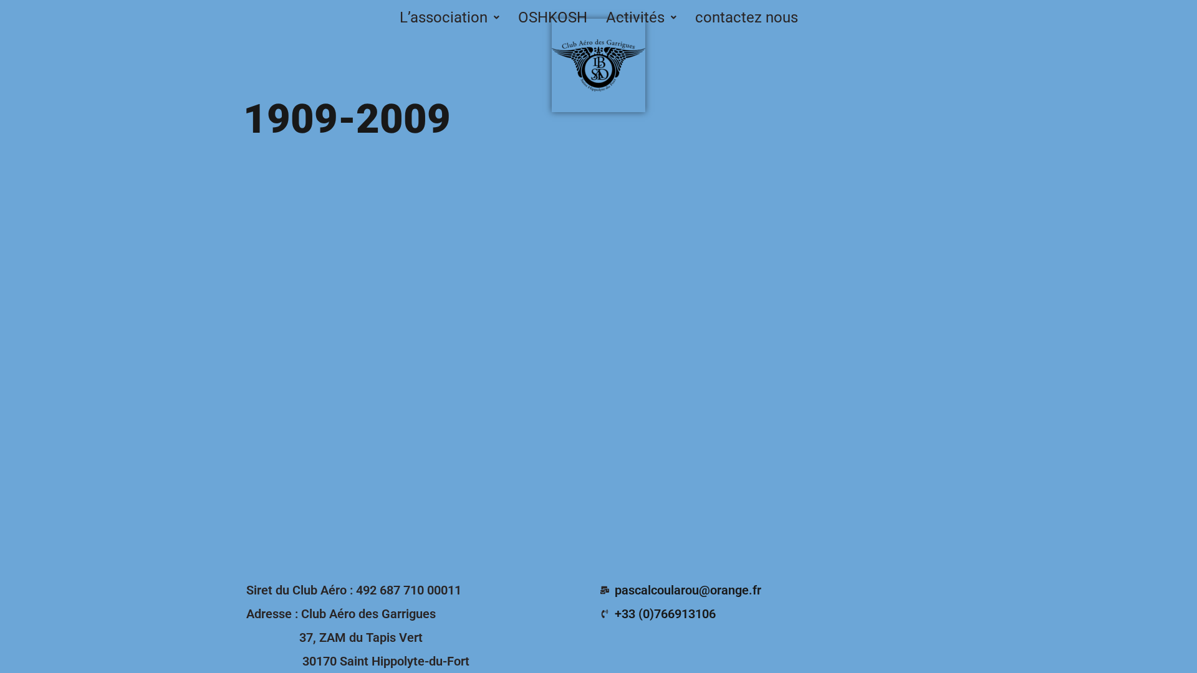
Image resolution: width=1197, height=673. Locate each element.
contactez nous (746, 17)
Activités (635, 17)
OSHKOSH (552, 17)
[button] (449, 17)
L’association (444, 17)
